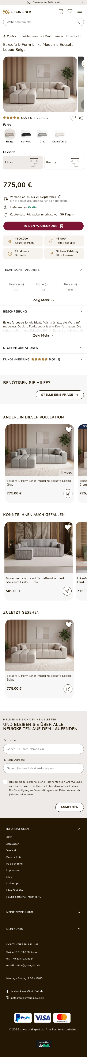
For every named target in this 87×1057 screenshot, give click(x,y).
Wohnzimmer (54, 36)
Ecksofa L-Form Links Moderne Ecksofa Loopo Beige (39, 678)
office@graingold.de (28, 965)
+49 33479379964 (22, 958)
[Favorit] (70, 11)
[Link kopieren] (81, 118)
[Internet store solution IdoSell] (43, 1044)
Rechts (51, 162)
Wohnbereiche (32, 36)
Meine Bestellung (19, 912)
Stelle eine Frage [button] (57, 395)
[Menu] (79, 11)
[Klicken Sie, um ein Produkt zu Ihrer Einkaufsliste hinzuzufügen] (73, 118)
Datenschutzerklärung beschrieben (57, 786)
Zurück (11, 36)
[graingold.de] (17, 12)
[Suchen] (76, 22)
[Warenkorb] (61, 11)
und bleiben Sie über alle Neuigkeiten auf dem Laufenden (40, 726)
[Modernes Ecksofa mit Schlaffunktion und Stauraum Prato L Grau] (38, 547)
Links (9, 162)
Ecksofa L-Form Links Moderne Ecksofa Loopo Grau (39, 483)
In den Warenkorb (41, 226)
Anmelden (70, 807)
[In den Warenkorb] (68, 493)
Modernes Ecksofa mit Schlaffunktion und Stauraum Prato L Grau (35, 580)
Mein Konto (14, 929)
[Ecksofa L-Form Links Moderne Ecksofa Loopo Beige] (39, 645)
